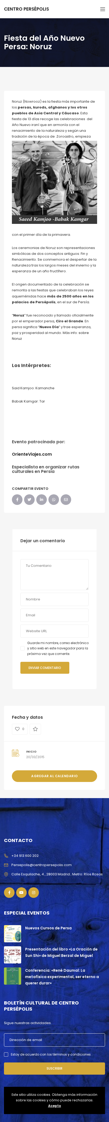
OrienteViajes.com (32, 454)
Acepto (54, 1105)
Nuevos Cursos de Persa (48, 928)
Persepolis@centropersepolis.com (41, 864)
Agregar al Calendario (54, 776)
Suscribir (54, 1068)
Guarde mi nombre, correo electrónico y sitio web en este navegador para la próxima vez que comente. (58, 648)
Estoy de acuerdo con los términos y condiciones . (51, 1054)
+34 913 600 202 (25, 855)
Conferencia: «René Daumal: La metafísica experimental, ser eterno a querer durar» (62, 977)
